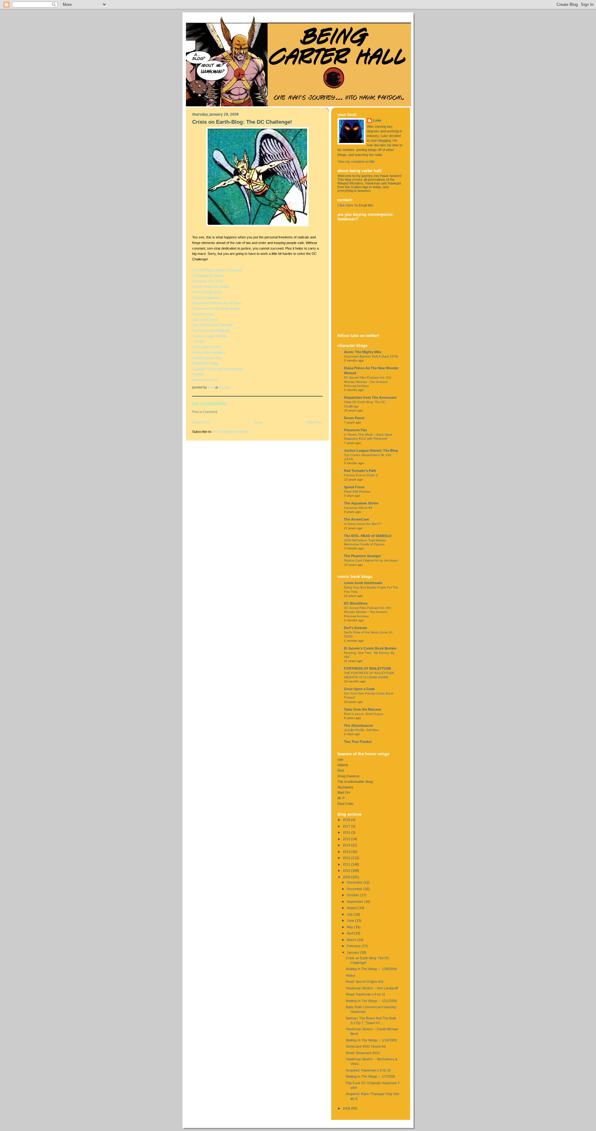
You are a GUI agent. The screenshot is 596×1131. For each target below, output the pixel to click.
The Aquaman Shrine (208, 275)
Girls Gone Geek (205, 320)
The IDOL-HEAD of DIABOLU (367, 536)
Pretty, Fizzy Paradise (208, 352)
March (352, 940)
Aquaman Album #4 (358, 507)
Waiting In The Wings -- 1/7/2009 (370, 1076)
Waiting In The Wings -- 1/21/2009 (371, 1001)
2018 (347, 820)
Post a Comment (204, 412)
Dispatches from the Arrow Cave (216, 303)
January (353, 952)
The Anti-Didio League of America (217, 270)
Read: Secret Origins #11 (365, 981)
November (355, 889)
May (350, 927)
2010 (347, 870)
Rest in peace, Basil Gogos (363, 714)
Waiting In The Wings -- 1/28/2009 (371, 969)
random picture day (206, 358)
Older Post (314, 422)
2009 (347, 877)
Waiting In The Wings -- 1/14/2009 (371, 1040)
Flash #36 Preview (357, 491)
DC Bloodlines (356, 603)
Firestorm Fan (203, 314)
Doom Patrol (354, 418)
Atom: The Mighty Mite (362, 352)
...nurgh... (199, 341)
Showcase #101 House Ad (366, 1046)
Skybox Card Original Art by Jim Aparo (371, 560)
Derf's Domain (355, 628)
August (352, 908)
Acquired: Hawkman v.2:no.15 (368, 1070)
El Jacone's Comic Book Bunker (216, 308)
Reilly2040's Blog (205, 363)
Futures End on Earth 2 (361, 475)
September (355, 901)
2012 (347, 858)
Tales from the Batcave (362, 709)
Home (258, 422)
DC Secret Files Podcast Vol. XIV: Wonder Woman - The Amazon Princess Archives (368, 382)
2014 (347, 845)
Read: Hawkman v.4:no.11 (365, 994)
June (351, 920)
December (355, 882)
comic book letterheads (363, 583)
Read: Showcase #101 (363, 1053)
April (350, 933)
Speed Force (354, 487)
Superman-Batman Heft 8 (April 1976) (371, 356)
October (353, 895)
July (350, 914)
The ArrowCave (356, 519)
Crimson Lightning (205, 297)
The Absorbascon (358, 725)
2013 (347, 852)
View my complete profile (356, 161)
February (354, 946)
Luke (377, 120)
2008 (347, 1108)
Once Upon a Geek (207, 347)
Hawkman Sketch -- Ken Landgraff (372, 988)
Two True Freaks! (358, 741)
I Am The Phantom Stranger (213, 325)
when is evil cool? (205, 380)
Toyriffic (198, 374)
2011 (347, 864)
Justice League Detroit (209, 336)
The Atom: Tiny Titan (207, 281)
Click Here (345, 205)
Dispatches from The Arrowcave (370, 397)
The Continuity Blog (206, 292)
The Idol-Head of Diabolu (210, 330)
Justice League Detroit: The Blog (371, 450)
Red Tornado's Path (360, 470)
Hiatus (350, 975)
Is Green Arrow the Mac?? (362, 524)
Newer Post (201, 422)
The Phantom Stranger (362, 556)
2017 (347, 826)
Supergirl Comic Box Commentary (217, 369)
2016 (347, 832)
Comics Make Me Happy (210, 286)
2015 (347, 839)
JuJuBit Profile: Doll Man (361, 730)
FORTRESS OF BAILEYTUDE (367, 668)
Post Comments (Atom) (230, 431)
